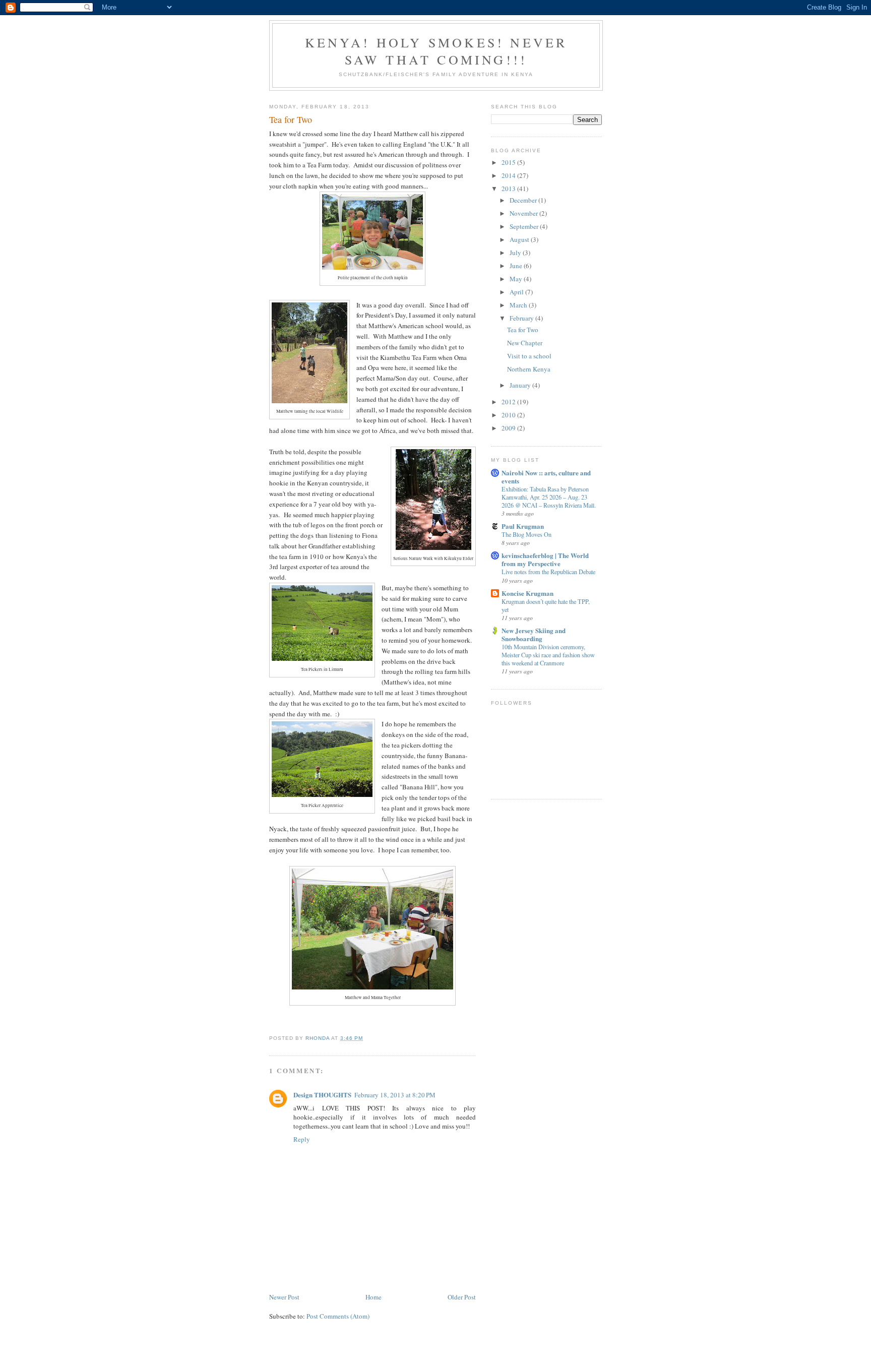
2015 (509, 162)
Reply (301, 1139)
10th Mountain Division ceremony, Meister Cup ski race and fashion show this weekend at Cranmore (548, 655)
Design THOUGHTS (322, 1094)
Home (373, 1296)
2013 (509, 188)
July (516, 252)
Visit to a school (529, 355)
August (520, 239)
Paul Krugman (523, 526)
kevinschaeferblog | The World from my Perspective (545, 559)
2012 (509, 401)
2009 (509, 427)
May (517, 278)
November (524, 213)
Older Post (462, 1296)
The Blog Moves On (526, 534)
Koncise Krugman (527, 593)
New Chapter (524, 342)
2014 (509, 175)
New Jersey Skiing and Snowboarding (534, 634)
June (517, 265)
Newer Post (284, 1296)
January (521, 385)
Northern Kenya (528, 369)
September (525, 226)
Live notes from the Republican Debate (548, 572)
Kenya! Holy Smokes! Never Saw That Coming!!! (436, 51)
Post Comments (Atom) (337, 1316)
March (519, 304)
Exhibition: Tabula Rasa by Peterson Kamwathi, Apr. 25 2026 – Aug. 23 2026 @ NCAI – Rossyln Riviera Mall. (549, 497)
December (524, 200)
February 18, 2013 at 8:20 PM (395, 1094)
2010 (509, 414)
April (517, 291)
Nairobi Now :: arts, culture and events (546, 476)
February (522, 318)
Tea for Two (522, 329)
